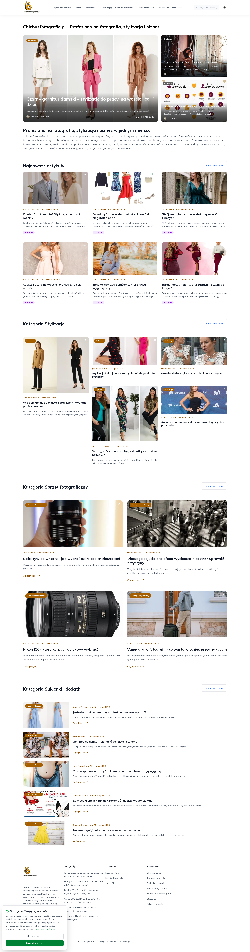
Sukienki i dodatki (33, 706)
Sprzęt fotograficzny (84, 7)
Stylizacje (32, 41)
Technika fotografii (145, 7)
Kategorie (153, 866)
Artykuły (69, 866)
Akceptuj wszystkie (35, 943)
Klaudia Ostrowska (32, 209)
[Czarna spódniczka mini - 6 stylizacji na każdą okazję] (194, 56)
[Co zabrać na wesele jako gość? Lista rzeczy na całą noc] (194, 101)
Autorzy (110, 866)
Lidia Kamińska (100, 209)
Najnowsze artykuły (62, 7)
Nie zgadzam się (35, 936)
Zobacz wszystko (214, 164)
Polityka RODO (90, 941)
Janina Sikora (168, 209)
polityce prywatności (45, 929)
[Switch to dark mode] (224, 7)
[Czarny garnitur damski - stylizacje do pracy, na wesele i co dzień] (90, 78)
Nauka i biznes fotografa (170, 7)
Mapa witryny (125, 941)
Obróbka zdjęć (105, 7)
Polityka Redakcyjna (108, 941)
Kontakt (77, 941)
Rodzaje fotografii (124, 7)
